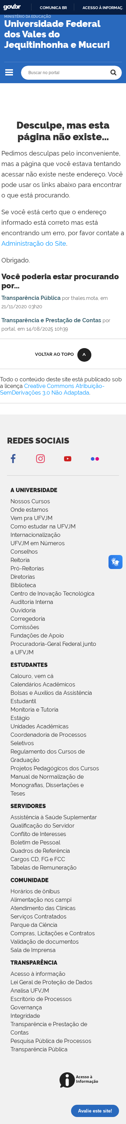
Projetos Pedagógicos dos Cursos (54, 768)
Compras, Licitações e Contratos (52, 933)
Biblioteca (23, 585)
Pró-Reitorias (27, 568)
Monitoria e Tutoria (34, 709)
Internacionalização (35, 535)
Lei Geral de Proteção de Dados (51, 982)
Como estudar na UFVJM (43, 526)
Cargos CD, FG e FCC (37, 859)
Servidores (28, 806)
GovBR (12, 7)
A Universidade (33, 490)
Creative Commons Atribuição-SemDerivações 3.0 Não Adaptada (52, 389)
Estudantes (29, 665)
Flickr (95, 458)
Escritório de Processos (41, 999)
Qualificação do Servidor (42, 825)
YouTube (68, 458)
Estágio (20, 718)
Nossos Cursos (30, 501)
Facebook (13, 458)
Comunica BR (53, 7)
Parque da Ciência (33, 925)
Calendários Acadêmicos (42, 684)
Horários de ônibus (35, 891)
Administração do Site (33, 243)
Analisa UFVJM (29, 990)
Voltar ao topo (54, 354)
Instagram (40, 458)
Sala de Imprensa (33, 950)
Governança (26, 1007)
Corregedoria (27, 618)
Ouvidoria (23, 610)
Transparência (33, 962)
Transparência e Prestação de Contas (51, 320)
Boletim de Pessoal (35, 842)
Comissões (24, 627)
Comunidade (29, 880)
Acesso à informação (37, 974)
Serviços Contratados (38, 916)
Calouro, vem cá (32, 676)
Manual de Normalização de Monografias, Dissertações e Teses (47, 785)
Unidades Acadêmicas (39, 726)
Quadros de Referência (40, 851)
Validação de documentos (44, 941)
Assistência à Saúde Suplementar (53, 817)
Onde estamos (29, 509)
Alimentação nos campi (40, 899)
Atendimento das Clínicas (43, 908)
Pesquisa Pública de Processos (50, 1041)
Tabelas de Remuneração (43, 867)
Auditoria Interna (31, 602)
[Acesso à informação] (79, 1080)
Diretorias (22, 577)
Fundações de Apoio (37, 635)
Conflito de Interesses (38, 834)
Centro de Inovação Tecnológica (52, 593)
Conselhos (24, 551)
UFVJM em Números (37, 543)
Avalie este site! (95, 1111)
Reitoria (20, 560)
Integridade (25, 1016)
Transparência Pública (31, 298)
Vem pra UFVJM (31, 518)
